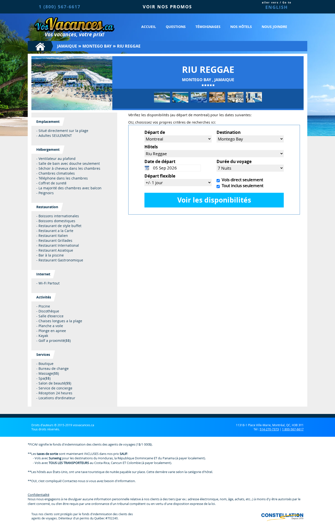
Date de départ (159, 161)
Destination (229, 132)
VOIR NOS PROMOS (167, 7)
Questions (176, 26)
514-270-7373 (269, 429)
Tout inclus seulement (241, 185)
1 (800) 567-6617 (59, 7)
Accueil (148, 26)
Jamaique (67, 46)
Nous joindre (274, 26)
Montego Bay (97, 46)
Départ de (154, 132)
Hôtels (151, 147)
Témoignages (207, 26)
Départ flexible (159, 176)
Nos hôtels (241, 26)
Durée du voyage (234, 161)
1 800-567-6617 (293, 429)
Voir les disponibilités (214, 200)
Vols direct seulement (241, 179)
